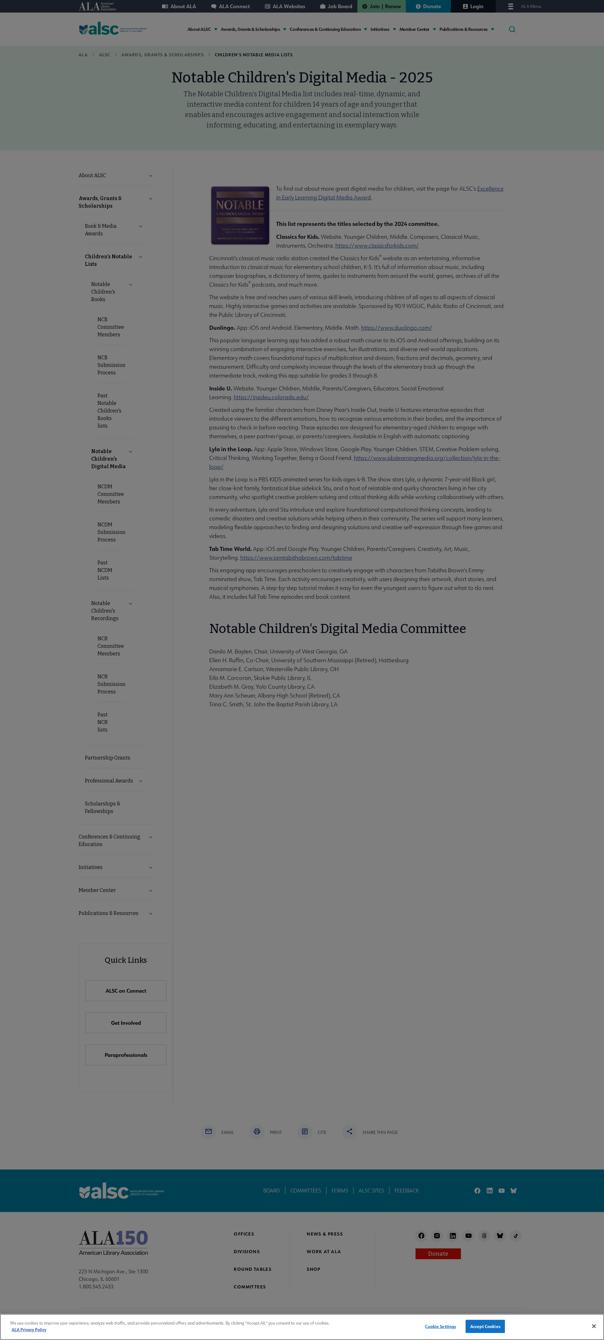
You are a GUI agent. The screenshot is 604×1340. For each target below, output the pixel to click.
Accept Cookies (485, 1326)
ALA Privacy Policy (29, 1329)
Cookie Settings (440, 1326)
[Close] (594, 1326)
